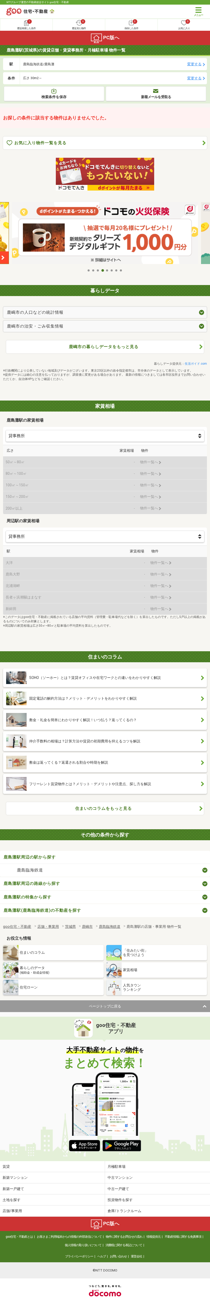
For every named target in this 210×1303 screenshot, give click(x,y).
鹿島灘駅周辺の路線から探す (32, 883)
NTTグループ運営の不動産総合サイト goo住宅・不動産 (37, 2)
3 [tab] (98, 270)
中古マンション (120, 1177)
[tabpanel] (106, 234)
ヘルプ (101, 1256)
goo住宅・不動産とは (19, 1236)
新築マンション (15, 1177)
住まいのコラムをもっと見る (103, 808)
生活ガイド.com (196, 363)
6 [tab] (112, 270)
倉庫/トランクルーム (124, 1211)
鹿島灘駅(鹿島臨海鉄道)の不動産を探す (42, 910)
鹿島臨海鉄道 (30, 870)
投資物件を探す (120, 1200)
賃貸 (6, 1166)
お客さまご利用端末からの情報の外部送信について (69, 1236)
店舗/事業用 (12, 1211)
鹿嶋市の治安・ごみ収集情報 (35, 326)
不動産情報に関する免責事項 (183, 1236)
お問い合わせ (118, 1256)
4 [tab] (102, 270)
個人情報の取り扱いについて (83, 1245)
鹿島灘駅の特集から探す (27, 897)
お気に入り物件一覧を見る (40, 142)
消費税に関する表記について (124, 1245)
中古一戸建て (118, 1189)
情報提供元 (153, 1236)
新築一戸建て (13, 1189)
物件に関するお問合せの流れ (124, 1236)
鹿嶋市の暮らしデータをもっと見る (104, 346)
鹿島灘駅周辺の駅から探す (30, 857)
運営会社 (136, 1256)
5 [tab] (107, 270)
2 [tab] (93, 270)
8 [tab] (121, 270)
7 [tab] (116, 270)
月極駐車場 (116, 1166)
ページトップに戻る (105, 1006)
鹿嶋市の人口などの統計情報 (35, 312)
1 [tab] (89, 270)
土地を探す (11, 1200)
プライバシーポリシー (79, 1256)
